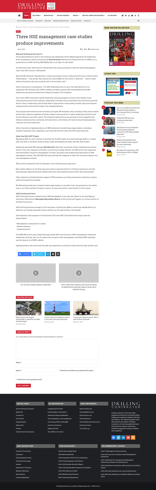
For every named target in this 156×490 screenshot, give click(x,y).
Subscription (20, 474)
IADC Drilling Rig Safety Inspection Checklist (74, 468)
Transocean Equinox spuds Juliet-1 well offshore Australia (86, 318)
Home (19, 27)
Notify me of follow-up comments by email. (77, 370)
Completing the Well (55, 409)
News (26, 15)
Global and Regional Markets (58, 415)
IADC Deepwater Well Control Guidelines (73, 458)
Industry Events (76, 21)
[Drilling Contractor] (35, 6)
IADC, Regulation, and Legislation (60, 419)
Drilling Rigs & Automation (57, 412)
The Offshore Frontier (55, 432)
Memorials (20, 425)
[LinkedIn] (48, 254)
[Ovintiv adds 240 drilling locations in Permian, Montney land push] (57, 308)
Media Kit (39, 21)
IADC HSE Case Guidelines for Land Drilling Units (118, 471)
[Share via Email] (53, 254)
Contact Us (87, 21)
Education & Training (23, 468)
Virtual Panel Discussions (93, 15)
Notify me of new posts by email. (30, 379)
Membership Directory (61, 21)
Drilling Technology (23, 461)
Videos (75, 15)
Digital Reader (63, 15)
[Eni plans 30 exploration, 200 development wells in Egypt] (109, 153)
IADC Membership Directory (90, 422)
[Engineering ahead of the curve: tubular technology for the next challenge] (109, 143)
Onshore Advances (54, 425)
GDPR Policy (96, 486)
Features (36, 15)
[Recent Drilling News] (122, 65)
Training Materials (22, 477)
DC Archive (112, 15)
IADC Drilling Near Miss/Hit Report (70, 464)
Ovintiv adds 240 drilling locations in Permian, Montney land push (57, 318)
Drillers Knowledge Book (67, 451)
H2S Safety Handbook (66, 454)
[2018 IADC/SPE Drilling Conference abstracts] (109, 121)
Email (18, 370)
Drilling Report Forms (23, 458)
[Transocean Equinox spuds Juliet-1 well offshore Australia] (86, 308)
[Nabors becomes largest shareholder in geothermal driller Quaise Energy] (28, 308)
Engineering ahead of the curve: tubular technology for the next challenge (127, 142)
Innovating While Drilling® (58, 422)
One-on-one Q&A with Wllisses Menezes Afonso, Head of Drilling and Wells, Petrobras (128, 110)
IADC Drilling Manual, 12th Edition (70, 461)
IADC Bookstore (85, 419)
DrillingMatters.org (86, 412)
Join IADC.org (85, 428)
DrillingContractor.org (65, 486)
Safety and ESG (53, 428)
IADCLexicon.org (86, 415)
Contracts (19, 454)
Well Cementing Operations (68, 477)
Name (18, 362)
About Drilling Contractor (25, 21)
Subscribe (47, 21)
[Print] (58, 254)
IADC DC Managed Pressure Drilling (113, 451)
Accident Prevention (23, 451)
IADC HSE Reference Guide (67, 471)
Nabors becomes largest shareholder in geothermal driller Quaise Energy (28, 319)
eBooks (18, 464)
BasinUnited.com (86, 409)
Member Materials (22, 471)
